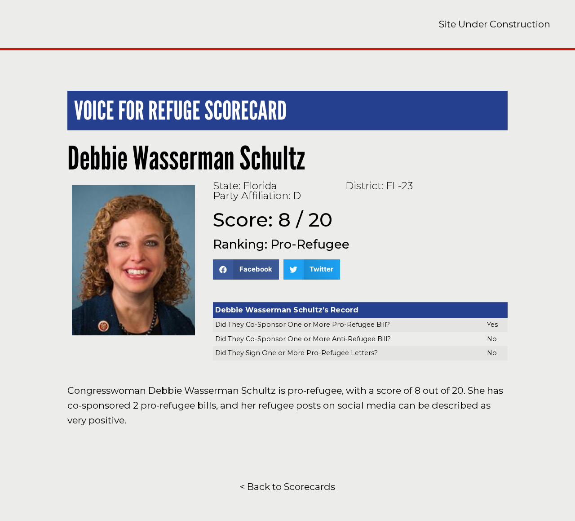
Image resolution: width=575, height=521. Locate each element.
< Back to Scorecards (287, 486)
